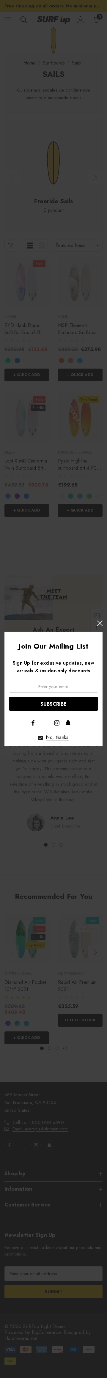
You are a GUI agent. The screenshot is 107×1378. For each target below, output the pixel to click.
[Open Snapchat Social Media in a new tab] (68, 723)
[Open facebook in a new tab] (33, 723)
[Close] (99, 623)
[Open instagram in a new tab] (56, 723)
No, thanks (57, 737)
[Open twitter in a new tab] (45, 722)
